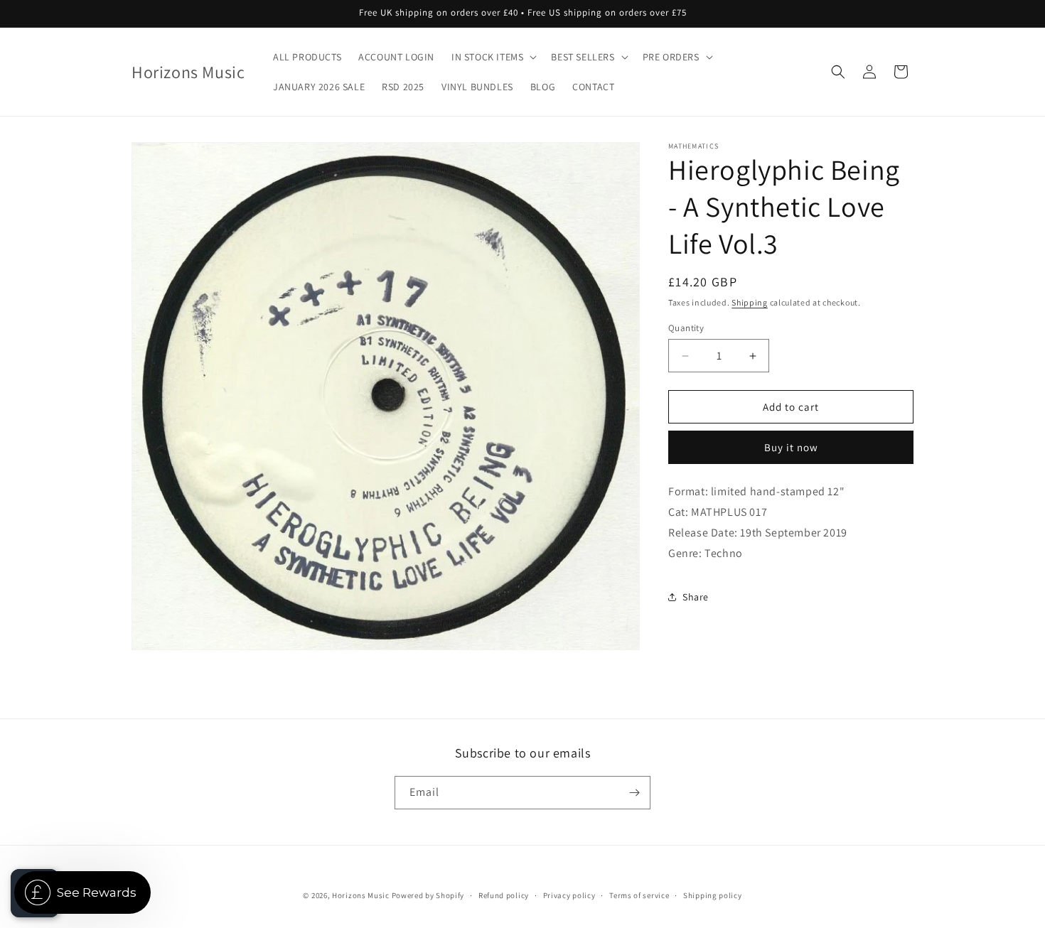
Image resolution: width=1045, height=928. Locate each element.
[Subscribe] (634, 792)
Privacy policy (569, 895)
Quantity (686, 328)
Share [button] (695, 596)
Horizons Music (361, 895)
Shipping (750, 302)
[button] (492, 57)
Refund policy (503, 895)
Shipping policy (712, 895)
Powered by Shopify (428, 895)
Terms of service (639, 895)
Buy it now (791, 447)
